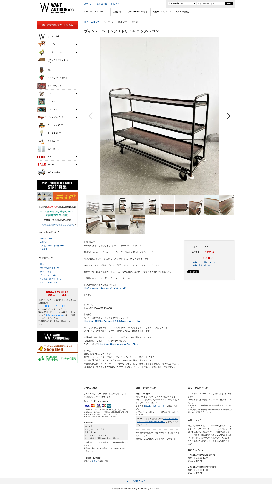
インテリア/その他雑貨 (57, 78)
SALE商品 (52, 164)
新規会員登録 (102, 4)
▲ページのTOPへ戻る (136, 481)
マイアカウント (87, 4)
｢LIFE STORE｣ (44, 306)
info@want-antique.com (55, 315)
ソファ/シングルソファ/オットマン (60, 61)
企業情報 (43, 249)
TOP (86, 22)
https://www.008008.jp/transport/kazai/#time (118, 344)
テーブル (51, 44)
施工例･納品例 (54, 172)
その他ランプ (53, 141)
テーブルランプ (54, 133)
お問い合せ (115, 4)
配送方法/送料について (49, 268)
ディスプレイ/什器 (55, 117)
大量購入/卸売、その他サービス (53, 246)
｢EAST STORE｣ (60, 306)
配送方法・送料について (154, 406)
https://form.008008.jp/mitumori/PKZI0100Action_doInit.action (112, 321)
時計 (50, 93)
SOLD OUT (95, 22)
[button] (228, 115)
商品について (45, 264)
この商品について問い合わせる (202, 262)
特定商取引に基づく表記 (50, 279)
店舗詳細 (43, 242)
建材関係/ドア (54, 149)
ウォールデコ (53, 109)
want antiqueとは (47, 238)
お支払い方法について (49, 282)
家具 (50, 70)
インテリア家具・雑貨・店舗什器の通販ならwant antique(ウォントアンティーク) (57, 8)
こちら (94, 461)
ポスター (51, 101)
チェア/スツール (55, 52)
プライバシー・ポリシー (50, 275)
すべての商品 (53, 36)
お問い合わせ (45, 272)
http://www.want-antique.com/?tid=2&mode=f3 (105, 288)
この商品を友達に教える (199, 265)
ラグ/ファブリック (55, 86)
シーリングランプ (55, 125)
